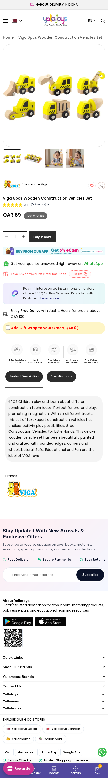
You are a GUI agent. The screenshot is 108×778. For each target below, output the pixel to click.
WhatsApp (93, 263)
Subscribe (90, 575)
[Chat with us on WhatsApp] (102, 752)
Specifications (61, 376)
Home (8, 37)
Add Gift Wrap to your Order (45, 327)
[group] (54, 95)
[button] (92, 20)
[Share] (101, 185)
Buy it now (42, 237)
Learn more (49, 298)
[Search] (101, 20)
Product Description (24, 376)
